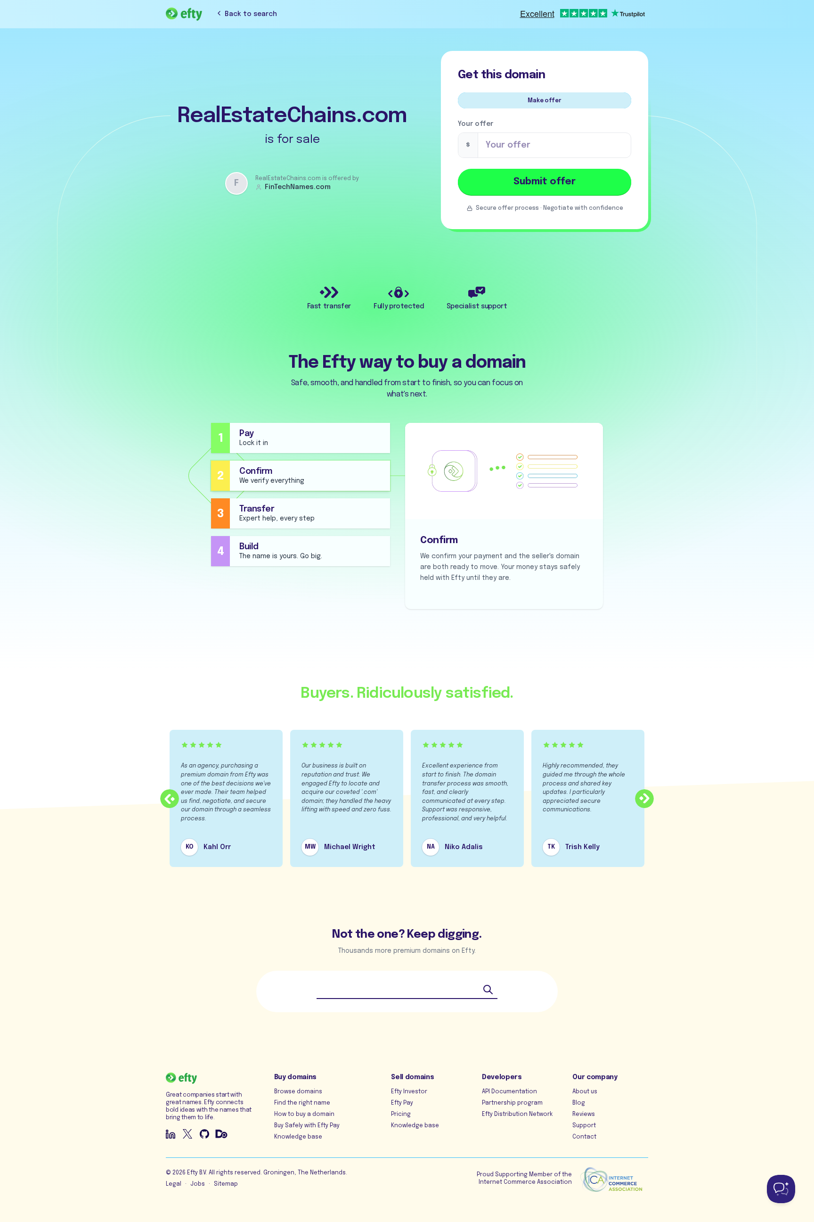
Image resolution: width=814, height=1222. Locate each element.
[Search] (488, 989)
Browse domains (298, 1092)
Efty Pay (402, 1103)
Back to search (251, 14)
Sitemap (226, 1184)
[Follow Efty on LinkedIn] (170, 1134)
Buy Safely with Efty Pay (307, 1126)
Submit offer (544, 182)
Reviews (583, 1114)
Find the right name (302, 1103)
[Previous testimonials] (169, 798)
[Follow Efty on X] (187, 1134)
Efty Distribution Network (517, 1114)
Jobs (197, 1184)
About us (584, 1092)
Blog (578, 1103)
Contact (584, 1137)
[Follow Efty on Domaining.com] (221, 1134)
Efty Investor (409, 1092)
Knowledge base (298, 1137)
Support (584, 1126)
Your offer (475, 124)
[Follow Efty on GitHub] (204, 1134)
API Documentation (509, 1092)
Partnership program (512, 1103)
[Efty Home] (184, 14)
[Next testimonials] (644, 798)
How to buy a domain (304, 1114)
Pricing (401, 1114)
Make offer (544, 101)
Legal (173, 1184)
